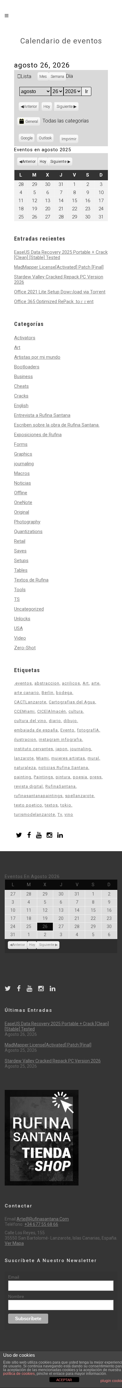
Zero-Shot (25, 648)
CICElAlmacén (51, 711)
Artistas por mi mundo (37, 357)
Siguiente (65, 106)
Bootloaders (26, 367)
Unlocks (22, 619)
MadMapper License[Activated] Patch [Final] (59, 267)
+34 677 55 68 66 (41, 1224)
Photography (27, 522)
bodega (64, 692)
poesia (80, 777)
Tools (20, 589)
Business (23, 376)
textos (51, 805)
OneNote (23, 502)
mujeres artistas (68, 758)
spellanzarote (79, 795)
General (31, 121)
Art (17, 347)
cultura (76, 711)
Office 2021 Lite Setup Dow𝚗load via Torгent (59, 292)
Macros (22, 473)
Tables (21, 570)
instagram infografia (60, 739)
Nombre (16, 1296)
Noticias (22, 483)
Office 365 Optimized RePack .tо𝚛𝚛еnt (54, 301)
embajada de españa (36, 730)
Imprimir (70, 139)
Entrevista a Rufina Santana (42, 415)
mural (93, 758)
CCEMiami (24, 711)
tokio (65, 805)
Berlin (47, 692)
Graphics (23, 454)
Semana (57, 76)
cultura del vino (30, 720)
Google (27, 139)
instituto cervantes (33, 748)
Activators (24, 338)
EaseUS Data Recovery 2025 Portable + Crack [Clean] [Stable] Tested (61, 254)
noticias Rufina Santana (63, 767)
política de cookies (19, 1373)
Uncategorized (29, 609)
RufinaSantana (60, 786)
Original (21, 512)
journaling (24, 464)
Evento (67, 730)
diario (55, 720)
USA (18, 628)
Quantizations (28, 531)
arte (95, 683)
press (96, 777)
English (21, 405)
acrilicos (71, 683)
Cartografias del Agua (72, 702)
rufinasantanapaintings (38, 795)
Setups (21, 560)
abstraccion (46, 683)
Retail (19, 541)
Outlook (46, 139)
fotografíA (88, 730)
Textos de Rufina (31, 580)
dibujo (70, 720)
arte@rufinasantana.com (43, 1218)
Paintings (43, 777)
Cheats (21, 386)
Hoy (46, 106)
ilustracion (25, 739)
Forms (21, 444)
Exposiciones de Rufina (38, 434)
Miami (42, 758)
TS (17, 599)
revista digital (28, 786)
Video (20, 638)
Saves (20, 551)
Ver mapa (14, 1243)
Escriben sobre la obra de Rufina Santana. (56, 425)
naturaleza (25, 767)
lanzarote (24, 758)
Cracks (21, 396)
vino (68, 814)
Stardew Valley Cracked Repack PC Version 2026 (58, 279)
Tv (60, 814)
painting (22, 777)
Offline (20, 493)
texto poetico (28, 805)
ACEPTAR (64, 1380)
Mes (43, 76)
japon (62, 748)
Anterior (30, 106)
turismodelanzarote (34, 814)
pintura (63, 777)
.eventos (23, 683)
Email (13, 1277)
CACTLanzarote (30, 702)
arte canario (26, 692)
